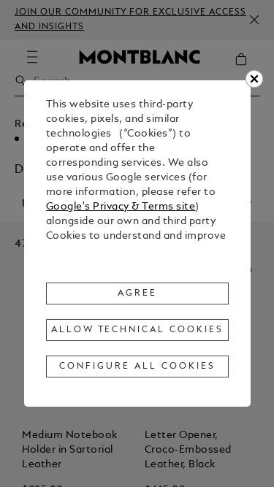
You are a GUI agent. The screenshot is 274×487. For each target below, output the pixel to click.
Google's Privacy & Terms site (121, 207)
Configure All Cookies (137, 366)
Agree (137, 293)
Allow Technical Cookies (137, 330)
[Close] (254, 79)
